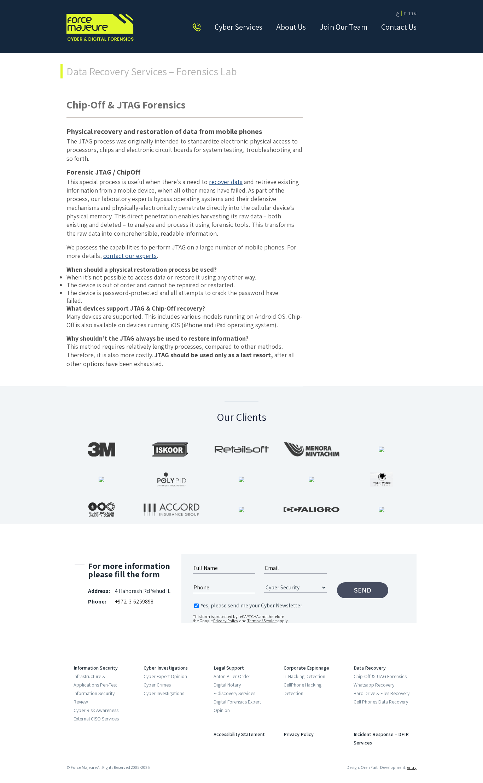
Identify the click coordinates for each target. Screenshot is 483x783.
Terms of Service (262, 620)
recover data (226, 182)
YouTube (111, 750)
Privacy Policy (225, 620)
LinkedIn (92, 750)
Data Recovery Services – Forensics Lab (151, 71)
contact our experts (130, 256)
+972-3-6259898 (134, 601)
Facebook (74, 750)
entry (412, 767)
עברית (410, 13)
